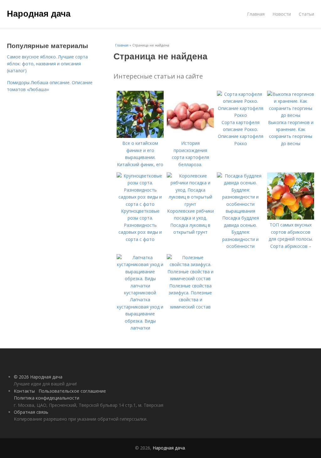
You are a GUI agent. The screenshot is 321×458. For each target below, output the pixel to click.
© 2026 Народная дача (38, 377)
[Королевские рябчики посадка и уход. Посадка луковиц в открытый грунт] (190, 204)
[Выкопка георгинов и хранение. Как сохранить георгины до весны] (290, 115)
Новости (281, 14)
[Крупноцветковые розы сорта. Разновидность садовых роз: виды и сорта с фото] (140, 204)
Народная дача (39, 13)
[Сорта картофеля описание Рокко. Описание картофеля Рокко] (240, 115)
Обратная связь (31, 412)
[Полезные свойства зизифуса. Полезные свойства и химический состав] (190, 278)
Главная (256, 14)
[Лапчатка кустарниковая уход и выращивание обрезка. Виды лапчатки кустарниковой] (140, 293)
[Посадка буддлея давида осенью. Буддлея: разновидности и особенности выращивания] (240, 211)
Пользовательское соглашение (72, 391)
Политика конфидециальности (46, 398)
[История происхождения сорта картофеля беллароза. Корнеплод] (190, 136)
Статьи (306, 14)
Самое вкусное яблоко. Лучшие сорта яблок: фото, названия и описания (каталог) (47, 64)
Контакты (24, 391)
